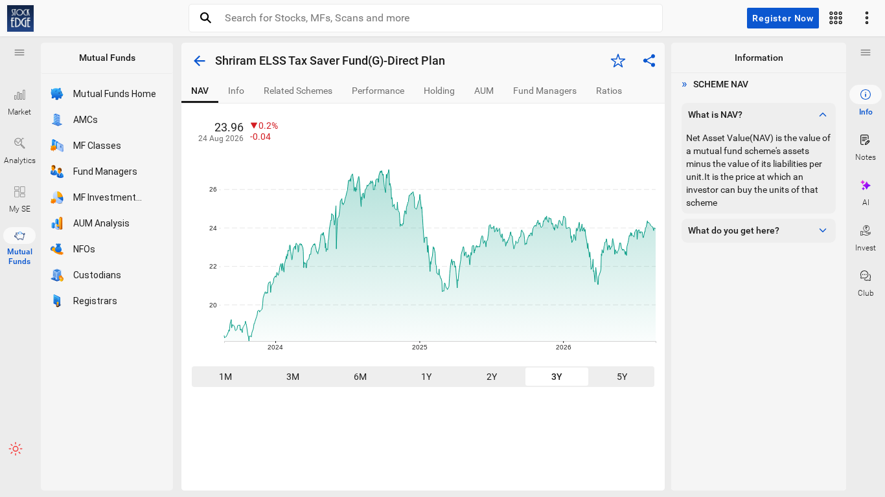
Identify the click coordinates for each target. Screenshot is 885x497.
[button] (19, 52)
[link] (20, 18)
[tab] (199, 91)
